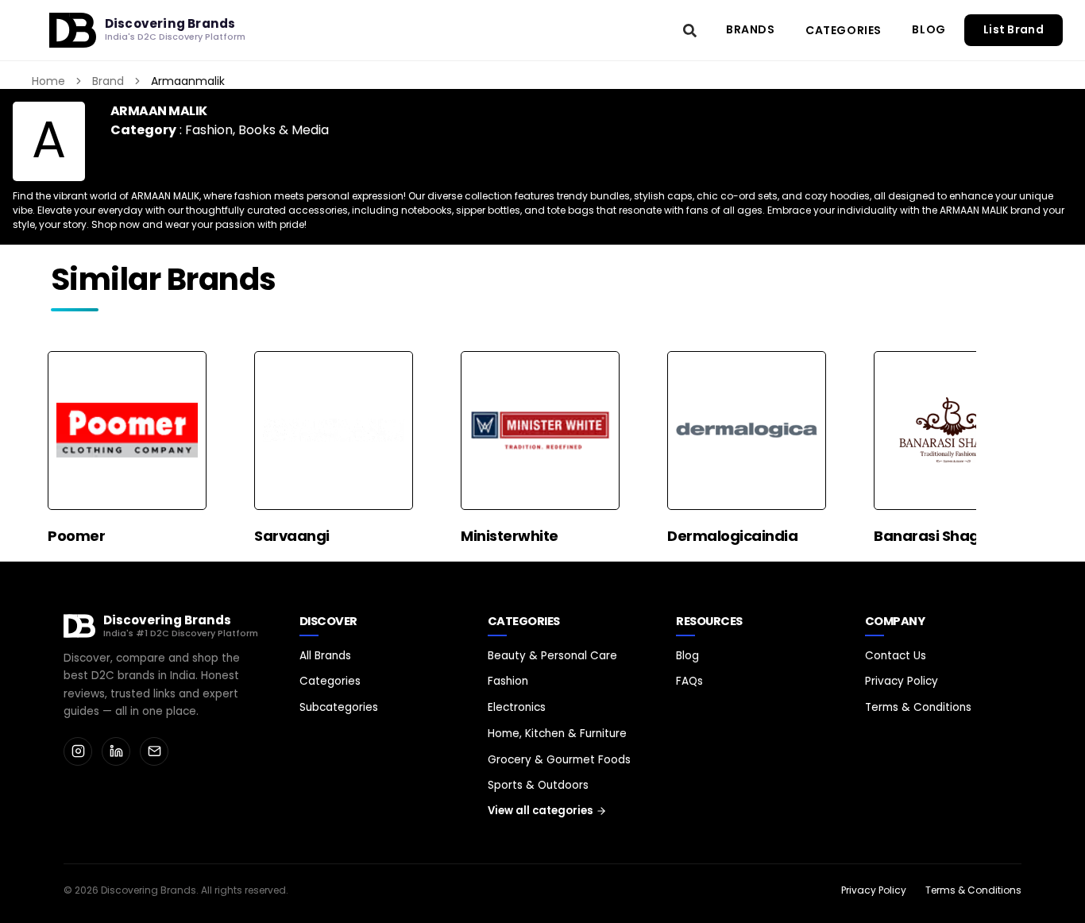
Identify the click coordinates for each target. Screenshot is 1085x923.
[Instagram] (78, 751)
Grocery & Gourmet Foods (559, 759)
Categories (843, 30)
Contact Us (895, 655)
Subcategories (338, 707)
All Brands (325, 655)
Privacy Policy (901, 681)
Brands (750, 29)
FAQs (689, 681)
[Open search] (690, 30)
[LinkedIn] (116, 751)
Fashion (209, 130)
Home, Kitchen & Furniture (557, 733)
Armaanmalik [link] (188, 81)
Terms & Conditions (918, 707)
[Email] (154, 751)
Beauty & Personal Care (552, 655)
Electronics (517, 707)
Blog (928, 29)
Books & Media (283, 130)
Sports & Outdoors (538, 785)
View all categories (540, 810)
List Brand (1013, 29)
